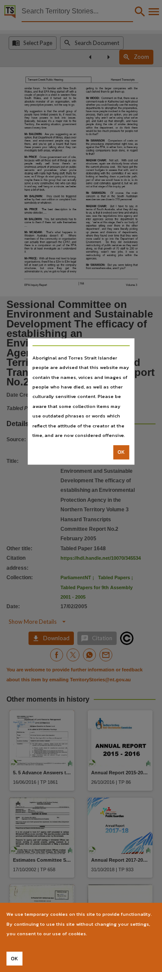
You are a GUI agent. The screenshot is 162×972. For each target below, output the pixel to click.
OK (121, 452)
